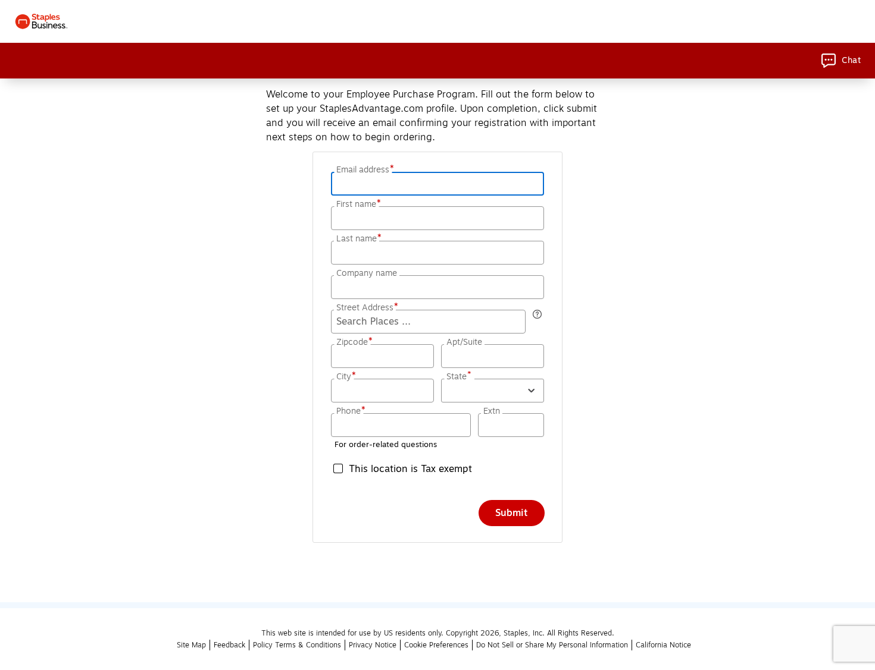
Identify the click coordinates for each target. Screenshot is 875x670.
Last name (357, 239)
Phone (349, 411)
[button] (492, 390)
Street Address (366, 308)
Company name (366, 273)
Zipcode (353, 342)
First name (357, 204)
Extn (491, 411)
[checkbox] (437, 468)
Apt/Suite (464, 342)
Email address (364, 170)
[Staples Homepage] (41, 21)
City (345, 377)
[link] (841, 60)
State (459, 376)
